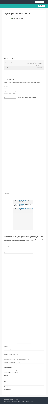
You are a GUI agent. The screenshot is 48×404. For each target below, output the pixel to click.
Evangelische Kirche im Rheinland (11, 354)
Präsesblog (6, 375)
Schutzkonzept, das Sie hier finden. (29, 97)
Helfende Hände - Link (8, 246)
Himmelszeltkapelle (8, 367)
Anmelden (6, 384)
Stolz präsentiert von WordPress (10, 401)
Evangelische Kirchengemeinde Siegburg (12, 362)
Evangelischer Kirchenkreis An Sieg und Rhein (13, 364)
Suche (43, 1)
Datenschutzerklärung (8, 399)
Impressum (16, 399)
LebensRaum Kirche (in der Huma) (11, 372)
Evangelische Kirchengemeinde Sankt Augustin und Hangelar (16, 359)
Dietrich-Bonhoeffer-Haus (32, 63)
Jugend (13, 58)
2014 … (7, 67)
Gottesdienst (7, 58)
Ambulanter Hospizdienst (9, 349)
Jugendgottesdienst (39, 65)
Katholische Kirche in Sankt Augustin (11, 370)
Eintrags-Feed (6, 386)
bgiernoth (8, 62)
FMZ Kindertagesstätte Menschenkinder (11, 88)
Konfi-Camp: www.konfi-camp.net (10, 93)
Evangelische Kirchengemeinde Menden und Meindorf (15, 356)
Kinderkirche (39, 67)
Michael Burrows (29, 401)
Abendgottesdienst (38, 62)
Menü (42, 5)
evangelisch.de (7, 351)
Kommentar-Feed (7, 389)
